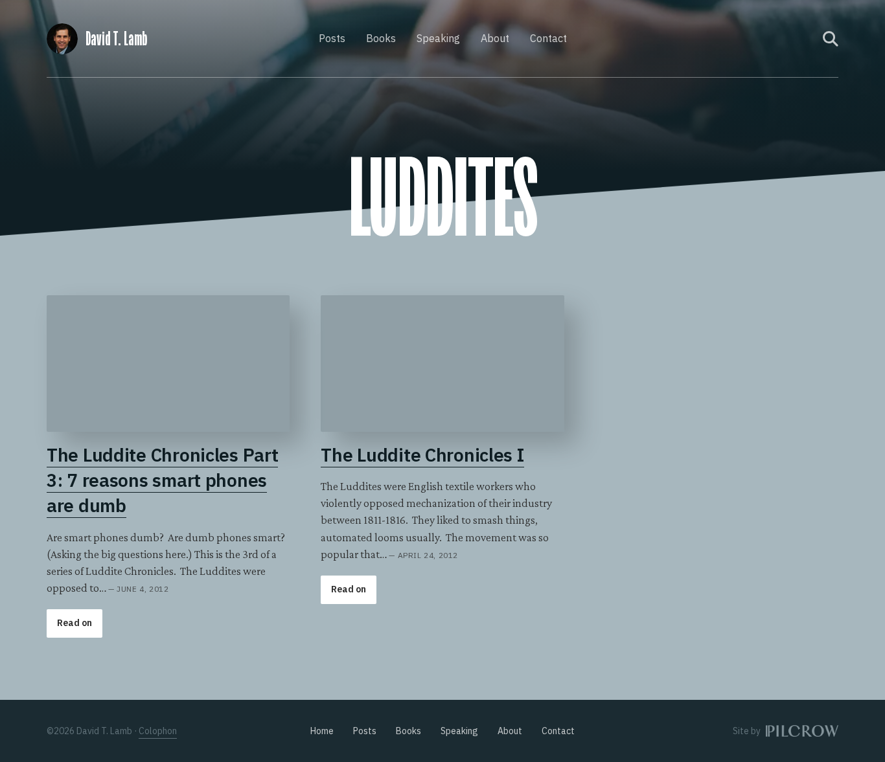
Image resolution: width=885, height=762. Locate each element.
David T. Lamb (116, 39)
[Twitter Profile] (804, 39)
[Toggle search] (830, 39)
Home (322, 731)
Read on (74, 623)
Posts (332, 38)
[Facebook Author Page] (787, 39)
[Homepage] (62, 36)
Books (381, 38)
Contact (548, 38)
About (495, 38)
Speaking (438, 38)
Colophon (158, 731)
